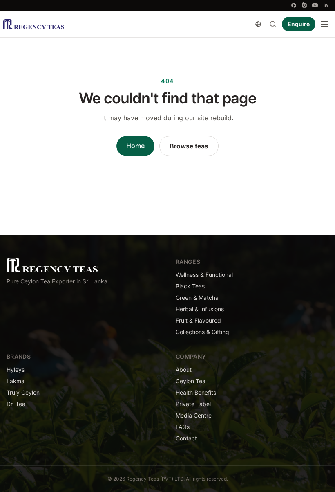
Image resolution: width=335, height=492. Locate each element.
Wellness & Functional (204, 274)
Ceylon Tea (190, 380)
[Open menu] (324, 24)
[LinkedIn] (325, 5)
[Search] (273, 24)
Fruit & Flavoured (198, 320)
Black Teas (190, 286)
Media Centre (194, 415)
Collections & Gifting (202, 331)
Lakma (16, 380)
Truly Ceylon (23, 392)
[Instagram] (304, 5)
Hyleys (16, 369)
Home (135, 146)
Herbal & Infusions (200, 309)
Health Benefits (196, 392)
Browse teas (189, 146)
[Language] (258, 24)
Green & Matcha (197, 297)
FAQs (183, 426)
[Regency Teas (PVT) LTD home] (33, 24)
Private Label (193, 403)
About (184, 369)
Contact (186, 438)
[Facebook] (294, 5)
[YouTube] (315, 5)
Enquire (299, 23)
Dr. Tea (16, 403)
